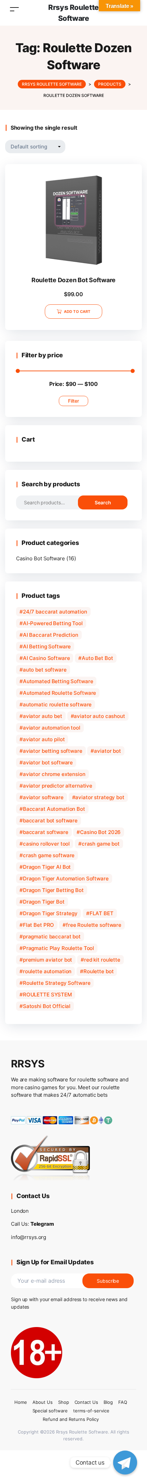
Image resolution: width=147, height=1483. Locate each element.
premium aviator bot (47, 959)
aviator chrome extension (54, 774)
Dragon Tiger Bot (44, 901)
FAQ (122, 1402)
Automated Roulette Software (59, 693)
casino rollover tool (46, 843)
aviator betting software (52, 751)
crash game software (49, 855)
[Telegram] (125, 1462)
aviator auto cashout (99, 716)
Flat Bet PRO (38, 925)
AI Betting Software (47, 646)
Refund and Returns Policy (71, 1419)
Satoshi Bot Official (46, 1006)
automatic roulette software (57, 704)
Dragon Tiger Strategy (50, 913)
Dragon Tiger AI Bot (47, 867)
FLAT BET (101, 913)
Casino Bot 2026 (100, 832)
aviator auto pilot (44, 739)
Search (103, 502)
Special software (50, 1410)
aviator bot (107, 751)
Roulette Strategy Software (57, 983)
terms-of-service (91, 1410)
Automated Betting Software (58, 681)
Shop (63, 1402)
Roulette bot (98, 971)
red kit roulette (102, 959)
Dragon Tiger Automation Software (66, 878)
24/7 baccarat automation (55, 611)
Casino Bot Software (40, 558)
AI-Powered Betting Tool (53, 623)
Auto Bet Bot (97, 658)
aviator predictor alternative (57, 785)
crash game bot (101, 843)
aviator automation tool (51, 727)
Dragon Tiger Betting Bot (53, 890)
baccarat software (45, 832)
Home (20, 1402)
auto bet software (45, 669)
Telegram (42, 1224)
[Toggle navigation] (14, 9)
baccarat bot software (50, 820)
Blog (108, 1402)
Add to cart (77, 311)
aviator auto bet (42, 716)
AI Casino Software (46, 658)
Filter (73, 401)
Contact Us (86, 1402)
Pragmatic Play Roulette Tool (58, 948)
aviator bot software (48, 762)
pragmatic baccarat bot (52, 936)
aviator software (43, 797)
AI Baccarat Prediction (50, 635)
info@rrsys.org (28, 1237)
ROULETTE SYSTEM (47, 994)
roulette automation (47, 971)
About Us (42, 1402)
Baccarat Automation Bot (54, 809)
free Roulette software (93, 925)
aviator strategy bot (99, 797)
